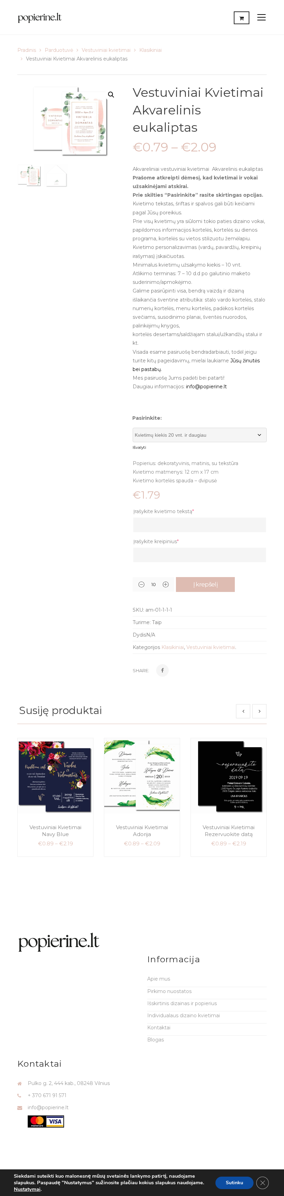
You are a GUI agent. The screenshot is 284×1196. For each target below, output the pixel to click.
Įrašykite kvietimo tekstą (163, 511)
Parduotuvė (59, 50)
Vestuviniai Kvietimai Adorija (142, 830)
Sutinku (234, 1182)
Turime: (142, 622)
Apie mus (158, 979)
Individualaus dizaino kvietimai (183, 1015)
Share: (141, 670)
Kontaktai (158, 1028)
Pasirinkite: (147, 418)
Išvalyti (139, 447)
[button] (111, 95)
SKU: (138, 610)
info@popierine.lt (206, 386)
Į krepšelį (205, 584)
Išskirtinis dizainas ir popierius (182, 1003)
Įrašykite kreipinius (156, 541)
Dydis (139, 635)
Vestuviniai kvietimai (106, 50)
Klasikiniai (150, 50)
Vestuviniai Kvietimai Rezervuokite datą (229, 830)
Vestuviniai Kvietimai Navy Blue (55, 830)
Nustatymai (27, 1189)
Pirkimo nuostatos (169, 991)
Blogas (155, 1040)
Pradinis (26, 50)
